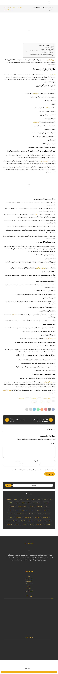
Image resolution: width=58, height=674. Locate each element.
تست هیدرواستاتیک (25, 502)
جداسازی (11, 502)
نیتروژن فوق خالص (20, 513)
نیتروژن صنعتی (44, 161)
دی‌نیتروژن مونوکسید (22, 506)
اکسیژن (14, 314)
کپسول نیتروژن (39, 524)
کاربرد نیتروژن (47, 520)
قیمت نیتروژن (24, 510)
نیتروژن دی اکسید (31, 513)
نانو (10, 510)
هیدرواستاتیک (45, 517)
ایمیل (36, 461)
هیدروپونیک (37, 517)
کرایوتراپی (30, 520)
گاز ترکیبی (17, 524)
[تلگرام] (24, 564)
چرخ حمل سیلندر (28, 517)
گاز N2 (31, 524)
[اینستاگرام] (30, 564)
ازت (21, 499)
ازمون (15, 499)
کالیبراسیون (38, 520)
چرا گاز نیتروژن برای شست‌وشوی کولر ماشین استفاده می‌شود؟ (39, 50)
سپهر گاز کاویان (51, 59)
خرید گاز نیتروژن (48, 381)
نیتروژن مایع (36, 122)
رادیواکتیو (12, 506)
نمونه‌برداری (47, 513)
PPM (39, 499)
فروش (38, 510)
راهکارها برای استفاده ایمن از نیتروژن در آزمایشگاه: (41, 54)
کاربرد (42, 402)
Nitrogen (48, 402)
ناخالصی (16, 510)
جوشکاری (35, 93)
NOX (45, 499)
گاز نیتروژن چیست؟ (48, 47)
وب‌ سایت (17, 461)
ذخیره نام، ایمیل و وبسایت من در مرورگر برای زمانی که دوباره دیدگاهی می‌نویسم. (32, 469)
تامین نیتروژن (46, 502)
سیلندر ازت (45, 510)
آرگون (33, 499)
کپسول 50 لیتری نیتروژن (12, 520)
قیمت (32, 510)
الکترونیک (9, 499)
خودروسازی (39, 506)
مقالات (28, 586)
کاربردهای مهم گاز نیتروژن (46, 49)
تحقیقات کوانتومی (36, 502)
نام (54, 461)
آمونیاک (27, 499)
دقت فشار (31, 506)
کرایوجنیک (23, 520)
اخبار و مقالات (21, 398)
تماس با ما (28, 588)
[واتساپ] (33, 564)
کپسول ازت (48, 524)
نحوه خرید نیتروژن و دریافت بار (45, 55)
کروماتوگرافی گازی (41, 268)
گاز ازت (24, 524)
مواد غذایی (47, 107)
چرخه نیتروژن (18, 517)
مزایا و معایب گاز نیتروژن (47, 52)
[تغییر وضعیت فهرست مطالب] (52, 45)
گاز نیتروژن (52, 74)
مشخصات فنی (28, 578)
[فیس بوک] (21, 564)
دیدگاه (53, 444)
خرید (46, 506)
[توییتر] (36, 564)
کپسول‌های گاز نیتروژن (49, 338)
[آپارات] (27, 565)
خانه (29, 576)
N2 (50, 499)
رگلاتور (36, 214)
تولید (17, 502)
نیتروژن (39, 513)
